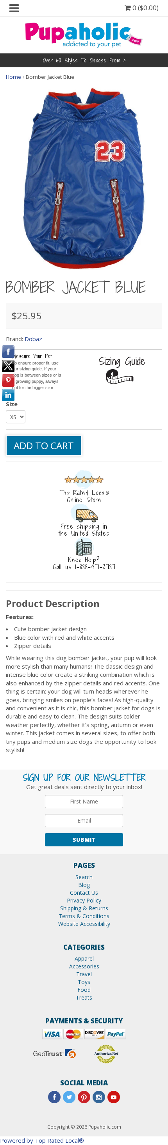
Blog (84, 884)
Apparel (84, 958)
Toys (84, 982)
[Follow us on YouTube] (113, 1097)
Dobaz (33, 339)
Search (84, 877)
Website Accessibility (84, 923)
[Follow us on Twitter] (69, 1097)
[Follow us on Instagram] (99, 1097)
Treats (84, 997)
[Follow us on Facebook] (54, 1097)
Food (84, 989)
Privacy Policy (84, 900)
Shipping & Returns (84, 908)
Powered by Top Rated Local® (42, 1140)
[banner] (84, 34)
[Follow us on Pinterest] (84, 1097)
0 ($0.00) (145, 7)
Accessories (84, 966)
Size (12, 404)
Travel (84, 974)
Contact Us (84, 892)
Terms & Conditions (84, 916)
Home (13, 76)
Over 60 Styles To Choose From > (84, 60)
